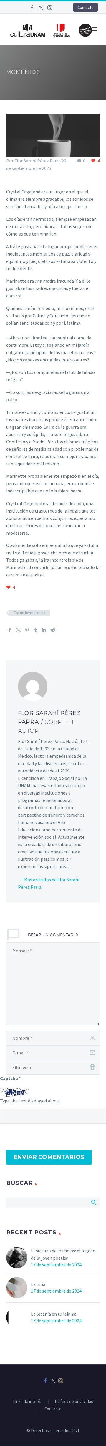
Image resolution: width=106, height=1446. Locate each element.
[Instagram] (49, 7)
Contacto (85, 7)
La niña (38, 1284)
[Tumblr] (35, 630)
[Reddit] (52, 630)
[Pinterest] (27, 630)
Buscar (93, 1202)
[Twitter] (41, 7)
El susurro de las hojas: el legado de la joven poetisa (63, 1254)
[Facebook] (32, 7)
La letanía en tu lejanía (54, 1314)
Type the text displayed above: (30, 1101)
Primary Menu (94, 29)
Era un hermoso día (29, 612)
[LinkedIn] (44, 630)
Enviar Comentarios (49, 1157)
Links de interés (27, 1401)
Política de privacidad (74, 1401)
